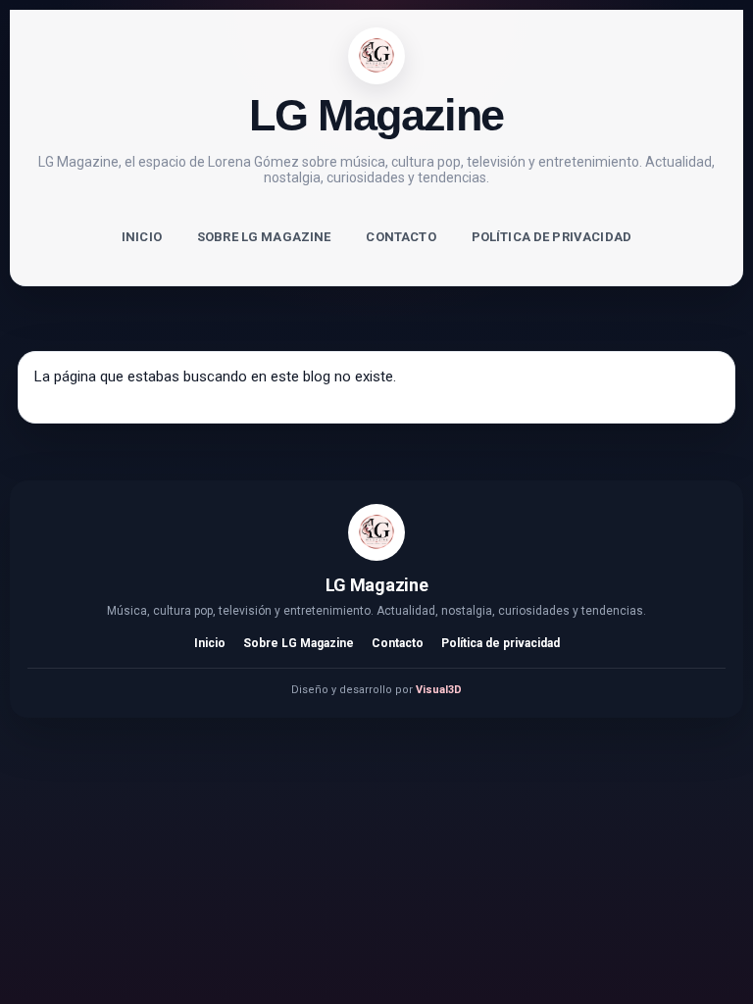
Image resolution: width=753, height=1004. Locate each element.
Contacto (400, 236)
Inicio (142, 236)
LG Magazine (376, 115)
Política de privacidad (551, 236)
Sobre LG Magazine (264, 236)
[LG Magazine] (376, 55)
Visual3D (439, 689)
